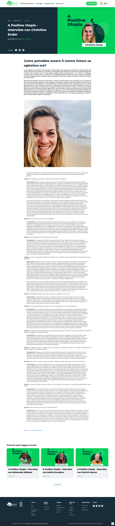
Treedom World (49, 3)
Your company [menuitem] (46, 509)
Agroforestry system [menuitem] (60, 507)
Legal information (28, 523)
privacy (41, 523)
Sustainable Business (27, 3)
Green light (38, 3)
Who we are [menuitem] (72, 503)
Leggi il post (11, 476)
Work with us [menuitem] (71, 514)
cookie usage (45, 523)
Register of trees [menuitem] (85, 509)
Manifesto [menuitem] (58, 505)
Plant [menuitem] (32, 505)
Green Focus (60, 3)
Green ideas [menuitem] (46, 503)
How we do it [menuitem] (59, 509)
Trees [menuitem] (33, 502)
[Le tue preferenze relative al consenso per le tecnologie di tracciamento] (112, 523)
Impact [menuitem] (59, 502)
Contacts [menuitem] (83, 507)
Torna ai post (57, 484)
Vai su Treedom (92, 3)
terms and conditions (36, 523)
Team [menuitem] (70, 512)
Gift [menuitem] (32, 507)
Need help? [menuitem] (86, 502)
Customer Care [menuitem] (85, 505)
